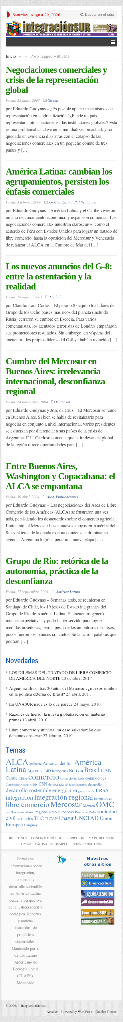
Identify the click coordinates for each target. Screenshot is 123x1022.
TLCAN (51, 818)
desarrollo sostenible (28, 790)
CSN (43, 784)
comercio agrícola (72, 778)
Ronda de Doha (85, 812)
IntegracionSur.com (32, 1005)
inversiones (103, 798)
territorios (25, 818)
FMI (73, 790)
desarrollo (95, 784)
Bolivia (76, 770)
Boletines (18, 838)
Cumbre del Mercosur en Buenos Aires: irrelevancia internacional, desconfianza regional (55, 376)
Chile (23, 778)
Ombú (26, 844)
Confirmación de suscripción (57, 838)
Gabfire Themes (106, 1011)
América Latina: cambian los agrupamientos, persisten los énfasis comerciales (59, 181)
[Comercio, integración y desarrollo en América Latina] (61, 28)
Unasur (66, 818)
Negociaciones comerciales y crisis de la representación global (56, 79)
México (89, 805)
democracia (56, 784)
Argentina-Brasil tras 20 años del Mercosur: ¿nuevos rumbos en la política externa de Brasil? (63, 691)
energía (60, 790)
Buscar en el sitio (99, 14)
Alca (50, 496)
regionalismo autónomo (54, 812)
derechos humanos (76, 784)
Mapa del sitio (101, 838)
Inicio (11, 56)
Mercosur (62, 401)
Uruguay (31, 824)
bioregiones (60, 770)
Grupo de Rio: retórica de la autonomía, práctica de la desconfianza (57, 571)
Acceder (52, 1011)
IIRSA (102, 790)
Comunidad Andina (17, 784)
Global (52, 100)
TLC (39, 818)
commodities (95, 778)
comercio (43, 776)
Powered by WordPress (77, 1011)
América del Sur (58, 763)
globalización (86, 791)
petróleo (11, 812)
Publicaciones (85, 202)
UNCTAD (87, 818)
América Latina (61, 202)
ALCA (17, 761)
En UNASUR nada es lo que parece (41, 704)
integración (19, 797)
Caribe (11, 778)
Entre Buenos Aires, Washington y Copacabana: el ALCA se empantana (60, 476)
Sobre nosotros (87, 844)
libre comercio (27, 804)
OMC (105, 804)
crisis (33, 784)
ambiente (35, 763)
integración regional (63, 797)
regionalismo (25, 812)
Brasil (92, 769)
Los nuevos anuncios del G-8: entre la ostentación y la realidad (59, 276)
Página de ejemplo (52, 844)
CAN (106, 770)
